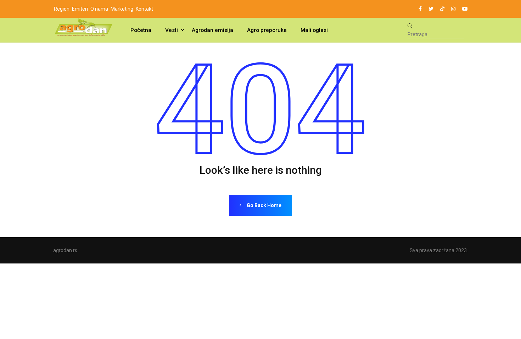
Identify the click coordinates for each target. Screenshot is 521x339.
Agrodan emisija (212, 30)
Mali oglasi (314, 30)
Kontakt (144, 9)
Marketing (122, 9)
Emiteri (80, 9)
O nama (99, 9)
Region (61, 9)
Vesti (171, 30)
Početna (140, 30)
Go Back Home (263, 205)
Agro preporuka (267, 30)
